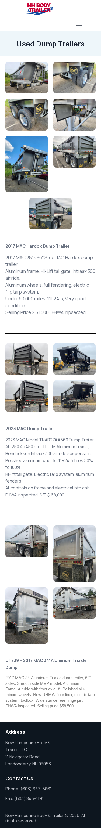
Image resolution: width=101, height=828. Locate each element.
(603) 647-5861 (36, 789)
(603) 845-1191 (29, 798)
